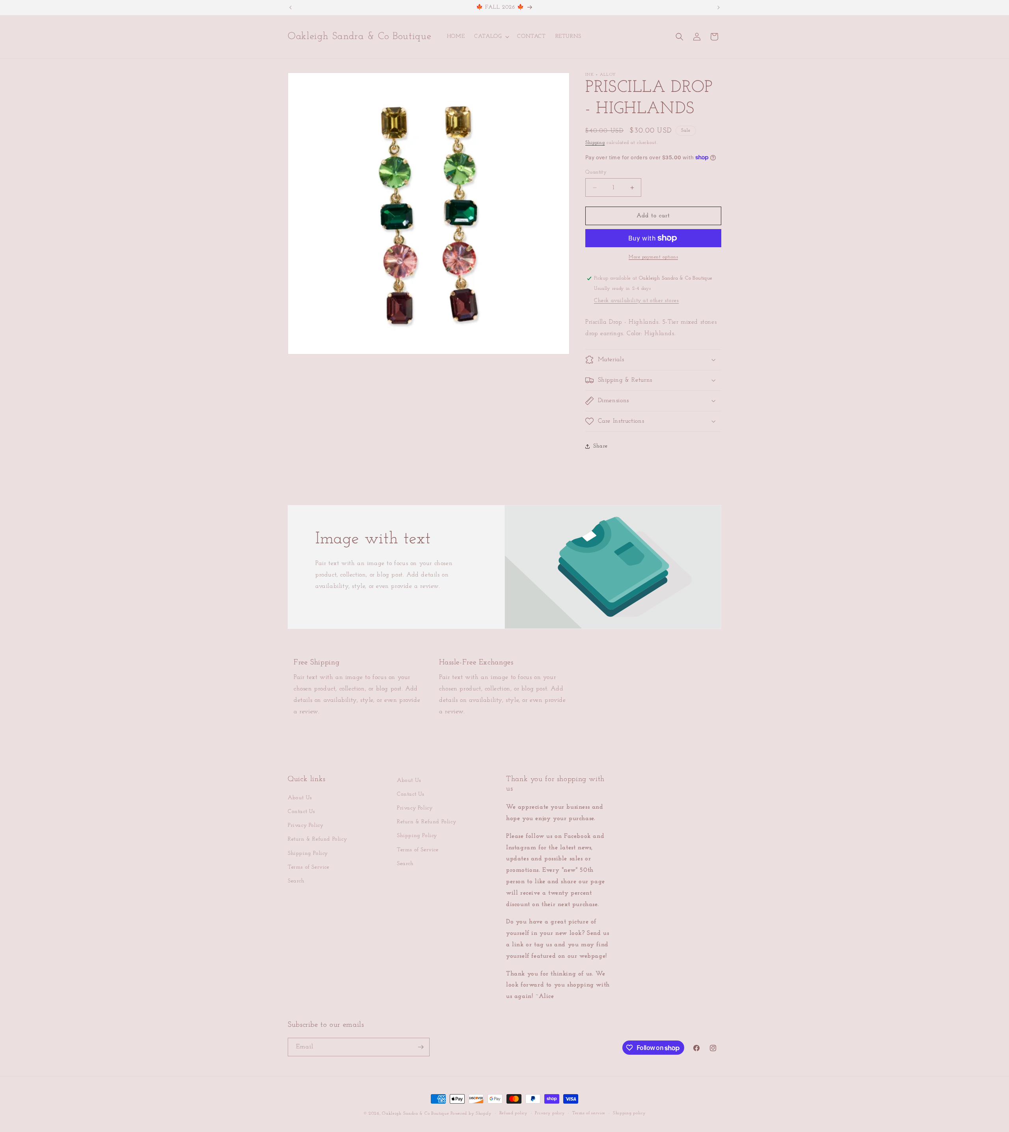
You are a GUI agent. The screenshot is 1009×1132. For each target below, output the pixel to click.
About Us (300, 798)
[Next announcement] (718, 7)
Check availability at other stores (636, 301)
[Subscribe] (420, 1047)
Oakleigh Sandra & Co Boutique (416, 1113)
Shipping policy (629, 1113)
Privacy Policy (305, 825)
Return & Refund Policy (317, 840)
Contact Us (301, 812)
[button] (490, 36)
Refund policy (513, 1113)
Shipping (595, 142)
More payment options (653, 257)
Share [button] (600, 446)
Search (296, 881)
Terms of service (588, 1113)
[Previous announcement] (290, 7)
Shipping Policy (308, 853)
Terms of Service (309, 867)
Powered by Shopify (471, 1113)
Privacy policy (550, 1113)
